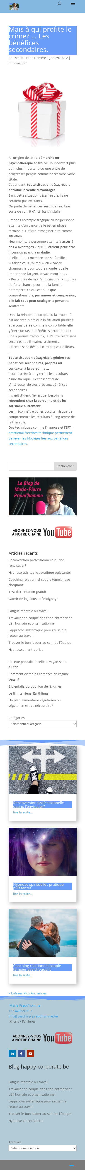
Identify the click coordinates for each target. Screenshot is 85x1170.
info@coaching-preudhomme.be (33, 1016)
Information (18, 63)
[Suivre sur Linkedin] (12, 1053)
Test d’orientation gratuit (27, 592)
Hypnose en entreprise (26, 649)
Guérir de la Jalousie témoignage (33, 599)
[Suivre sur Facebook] (21, 1053)
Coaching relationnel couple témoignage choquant (37, 967)
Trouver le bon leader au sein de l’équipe (40, 642)
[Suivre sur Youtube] (30, 1053)
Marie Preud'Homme (30, 58)
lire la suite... (23, 812)
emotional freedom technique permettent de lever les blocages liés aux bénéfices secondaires (40, 438)
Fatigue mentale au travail (28, 611)
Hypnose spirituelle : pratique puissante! (40, 572)
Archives (15, 1142)
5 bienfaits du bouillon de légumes (35, 686)
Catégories (17, 718)
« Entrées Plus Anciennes (28, 993)
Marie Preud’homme (24, 1005)
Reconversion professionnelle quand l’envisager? (38, 804)
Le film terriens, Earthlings (29, 693)
